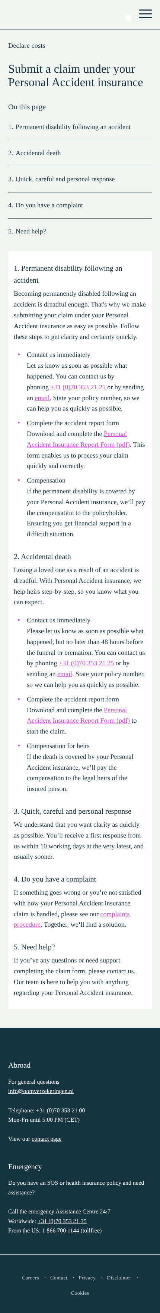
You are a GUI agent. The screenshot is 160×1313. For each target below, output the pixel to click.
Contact (59, 1278)
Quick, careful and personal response (65, 179)
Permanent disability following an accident (73, 127)
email (42, 398)
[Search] (128, 18)
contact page (46, 1139)
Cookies (80, 1293)
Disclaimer (119, 1278)
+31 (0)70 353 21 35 (62, 1221)
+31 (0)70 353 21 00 (60, 1111)
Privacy (87, 1278)
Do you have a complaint (49, 205)
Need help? (31, 231)
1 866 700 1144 (60, 1231)
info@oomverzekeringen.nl (41, 1091)
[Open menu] (145, 14)
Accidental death (38, 153)
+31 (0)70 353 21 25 (78, 387)
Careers (30, 1278)
